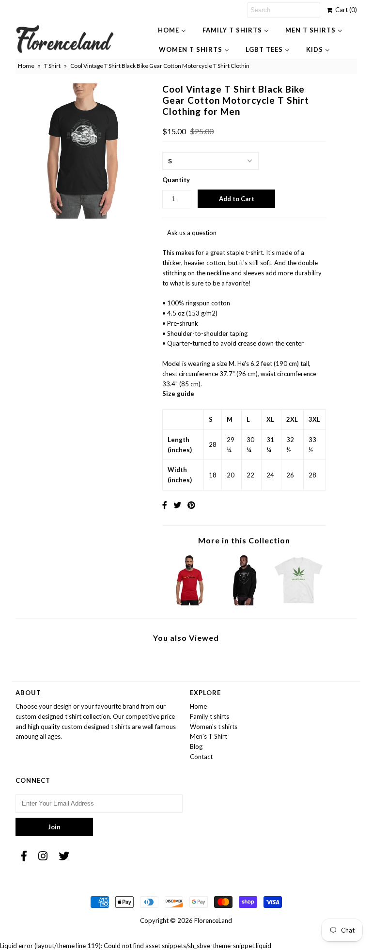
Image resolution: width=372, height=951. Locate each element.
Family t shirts (209, 716)
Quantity (176, 180)
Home (26, 65)
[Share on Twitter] (177, 504)
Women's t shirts (213, 726)
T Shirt (52, 65)
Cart (344, 10)
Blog (196, 746)
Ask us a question (192, 233)
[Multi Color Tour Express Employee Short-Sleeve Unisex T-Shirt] (190, 603)
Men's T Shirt (208, 736)
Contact (201, 757)
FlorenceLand (213, 920)
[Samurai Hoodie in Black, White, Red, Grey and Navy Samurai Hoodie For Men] (244, 603)
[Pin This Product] (191, 504)
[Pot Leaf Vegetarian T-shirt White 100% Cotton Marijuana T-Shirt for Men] (299, 603)
